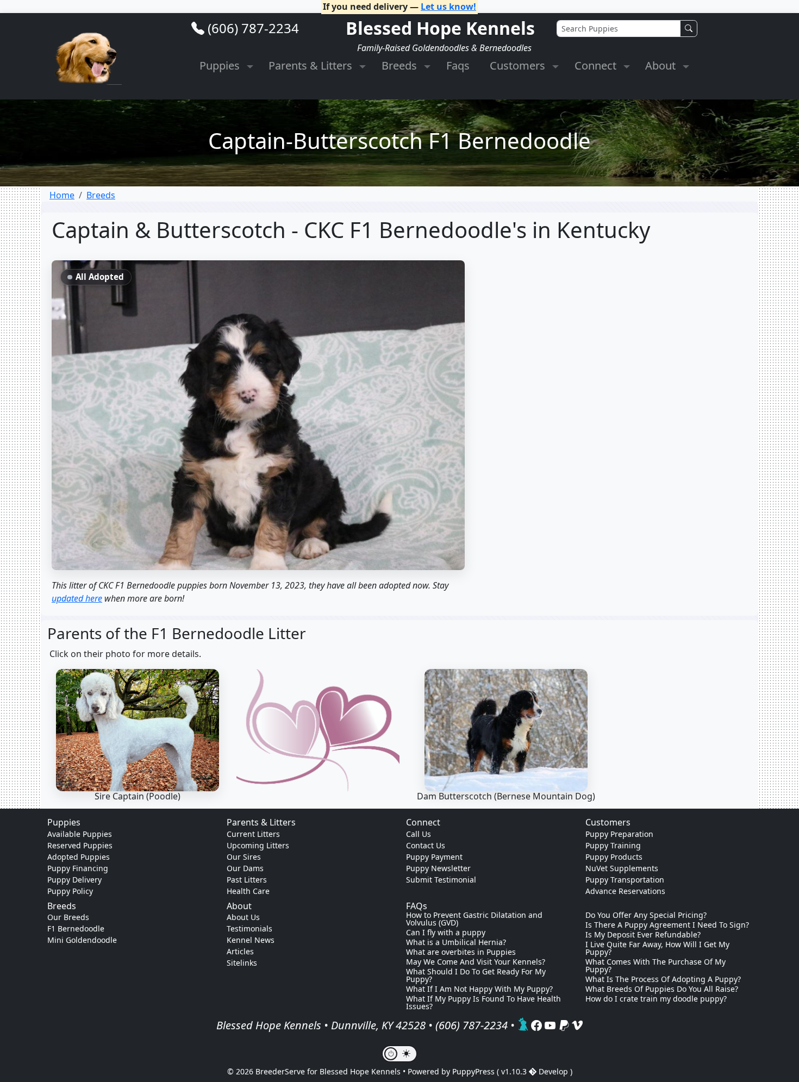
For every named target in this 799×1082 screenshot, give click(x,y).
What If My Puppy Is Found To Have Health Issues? (483, 1002)
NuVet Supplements (621, 868)
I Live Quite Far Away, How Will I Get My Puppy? (657, 948)
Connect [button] (597, 65)
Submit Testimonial (441, 879)
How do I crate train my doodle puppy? (656, 999)
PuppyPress (474, 1071)
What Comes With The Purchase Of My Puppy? (655, 965)
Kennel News (250, 940)
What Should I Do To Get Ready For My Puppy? (476, 975)
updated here (77, 598)
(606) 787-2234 (253, 28)
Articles (240, 951)
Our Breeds (68, 917)
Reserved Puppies (80, 845)
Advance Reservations (625, 891)
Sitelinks (242, 963)
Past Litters (247, 879)
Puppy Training (613, 845)
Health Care (248, 891)
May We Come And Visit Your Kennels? (475, 962)
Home (61, 195)
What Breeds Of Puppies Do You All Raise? (661, 989)
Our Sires (244, 857)
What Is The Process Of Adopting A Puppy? (663, 979)
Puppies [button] (220, 65)
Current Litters (253, 834)
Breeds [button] (401, 65)
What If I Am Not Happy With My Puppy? (479, 989)
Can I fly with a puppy (445, 932)
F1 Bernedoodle (75, 928)
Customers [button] (519, 65)
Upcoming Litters (258, 845)
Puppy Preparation (619, 834)
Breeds (100, 195)
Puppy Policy (70, 891)
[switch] (399, 1053)
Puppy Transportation (624, 879)
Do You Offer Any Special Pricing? (646, 915)
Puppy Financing (77, 868)
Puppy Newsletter (438, 868)
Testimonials (249, 928)
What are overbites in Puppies (461, 952)
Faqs (458, 65)
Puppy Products (613, 857)
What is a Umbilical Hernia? (456, 942)
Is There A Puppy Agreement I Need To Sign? (667, 925)
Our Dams (245, 868)
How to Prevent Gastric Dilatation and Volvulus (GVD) (474, 919)
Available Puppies (79, 834)
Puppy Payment (434, 857)
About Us (243, 917)
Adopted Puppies (78, 857)
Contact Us (425, 845)
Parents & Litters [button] (312, 65)
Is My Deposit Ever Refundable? (643, 935)
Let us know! (448, 6)
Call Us (418, 834)
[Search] (688, 28)
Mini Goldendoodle (82, 940)
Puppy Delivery (74, 879)
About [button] (661, 65)
